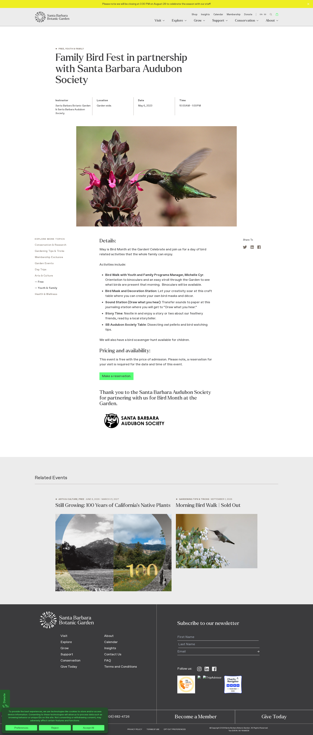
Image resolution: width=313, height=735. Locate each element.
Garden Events (44, 263)
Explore (177, 20)
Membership (234, 14)
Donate (248, 14)
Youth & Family (47, 288)
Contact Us (112, 654)
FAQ (107, 660)
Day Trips (41, 269)
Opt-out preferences (174, 729)
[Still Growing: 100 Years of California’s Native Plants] (113, 544)
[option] (265, 14)
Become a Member (196, 716)
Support (218, 20)
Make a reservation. (116, 376)
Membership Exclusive (49, 257)
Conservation (245, 20)
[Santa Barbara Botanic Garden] (52, 17)
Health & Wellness (46, 294)
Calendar (218, 14)
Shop (194, 14)
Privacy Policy (134, 729)
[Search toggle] (271, 14)
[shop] (277, 14)
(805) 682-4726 (117, 717)
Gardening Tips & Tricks (49, 251)
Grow (198, 20)
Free (40, 282)
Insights (205, 14)
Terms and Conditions (120, 667)
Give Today (68, 667)
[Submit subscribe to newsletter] (256, 651)
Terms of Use (153, 729)
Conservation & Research (50, 245)
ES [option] (265, 14)
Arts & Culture (44, 275)
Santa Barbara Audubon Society (175, 392)
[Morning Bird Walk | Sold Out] (216, 533)
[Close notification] (308, 4)
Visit (158, 20)
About (270, 20)
